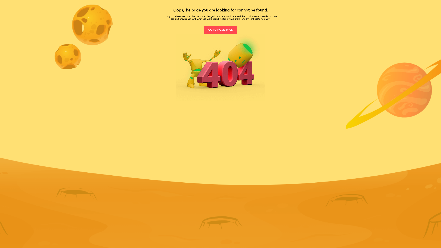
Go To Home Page (220, 30)
